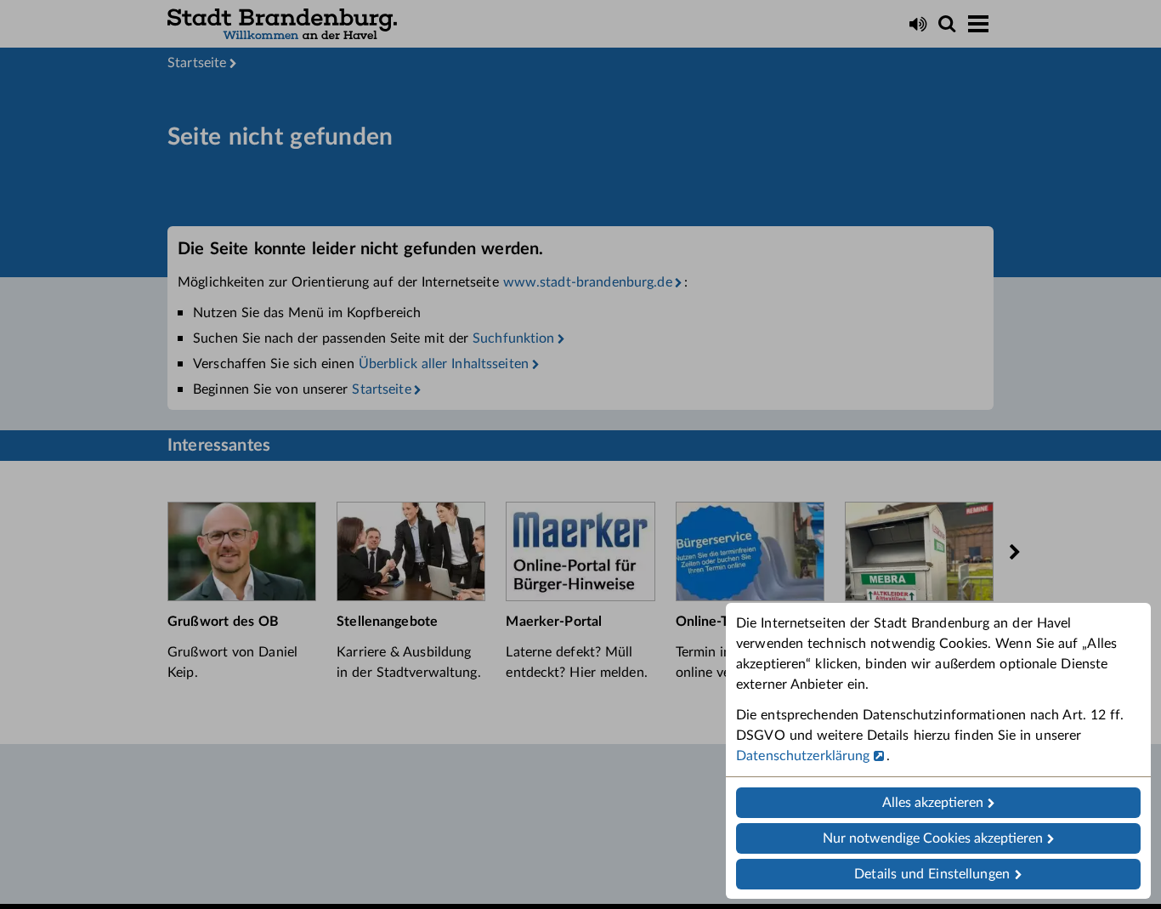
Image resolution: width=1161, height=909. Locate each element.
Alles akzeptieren (932, 803)
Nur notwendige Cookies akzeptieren (933, 838)
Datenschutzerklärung (803, 756)
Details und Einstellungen (932, 874)
